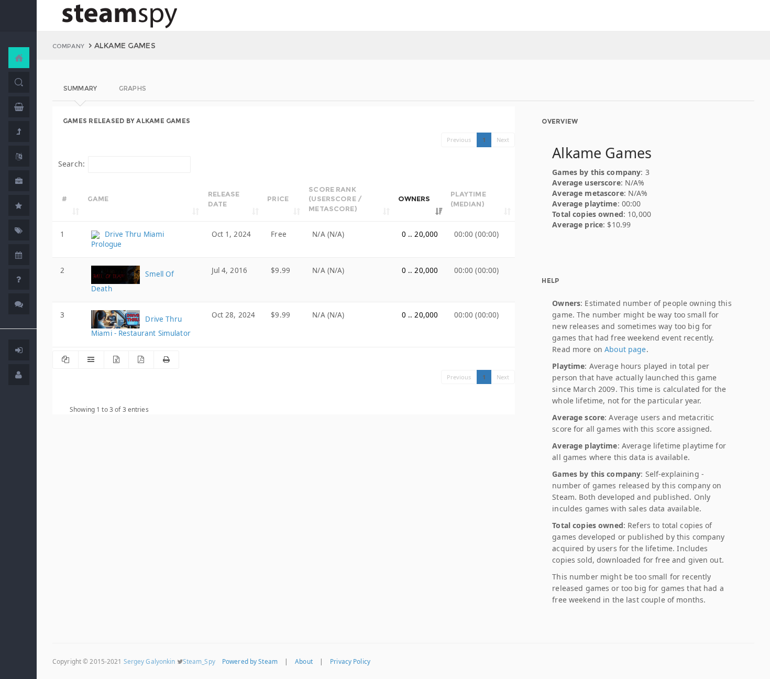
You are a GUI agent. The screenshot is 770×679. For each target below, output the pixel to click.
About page (625, 349)
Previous (459, 140)
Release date (224, 199)
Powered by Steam (250, 661)
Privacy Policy (350, 661)
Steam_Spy (199, 661)
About (304, 661)
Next (503, 140)
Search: (71, 164)
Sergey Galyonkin (149, 661)
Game (98, 198)
